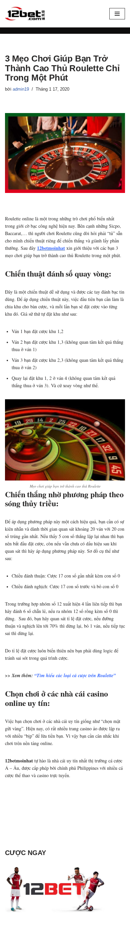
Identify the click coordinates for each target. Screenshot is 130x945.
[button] (117, 13)
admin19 (21, 89)
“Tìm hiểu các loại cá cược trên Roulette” (75, 675)
